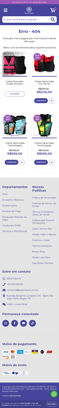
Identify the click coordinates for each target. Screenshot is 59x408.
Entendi (52, 404)
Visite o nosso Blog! (17, 304)
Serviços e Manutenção (14, 231)
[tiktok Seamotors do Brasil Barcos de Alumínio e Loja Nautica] (32, 323)
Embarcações (9, 205)
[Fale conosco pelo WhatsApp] (54, 394)
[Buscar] (52, 19)
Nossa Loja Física (41, 257)
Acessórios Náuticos (12, 200)
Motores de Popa (11, 211)
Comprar (41, 101)
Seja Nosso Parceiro (42, 263)
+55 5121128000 (15, 284)
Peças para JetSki (11, 225)
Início (5, 194)
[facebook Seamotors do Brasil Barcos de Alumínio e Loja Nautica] (14, 323)
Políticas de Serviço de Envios (44, 205)
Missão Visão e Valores (44, 234)
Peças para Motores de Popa (14, 218)
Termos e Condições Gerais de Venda (43, 213)
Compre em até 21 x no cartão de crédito (29, 2)
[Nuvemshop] (11, 396)
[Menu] (5, 10)
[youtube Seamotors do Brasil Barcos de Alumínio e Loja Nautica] (23, 323)
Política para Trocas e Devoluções (43, 221)
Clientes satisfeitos (42, 246)
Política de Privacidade (44, 197)
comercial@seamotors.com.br (23, 290)
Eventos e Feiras (41, 240)
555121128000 (14, 278)
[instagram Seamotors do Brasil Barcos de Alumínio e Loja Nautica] (5, 323)
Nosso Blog (38, 251)
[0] (52, 11)
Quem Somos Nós (42, 228)
